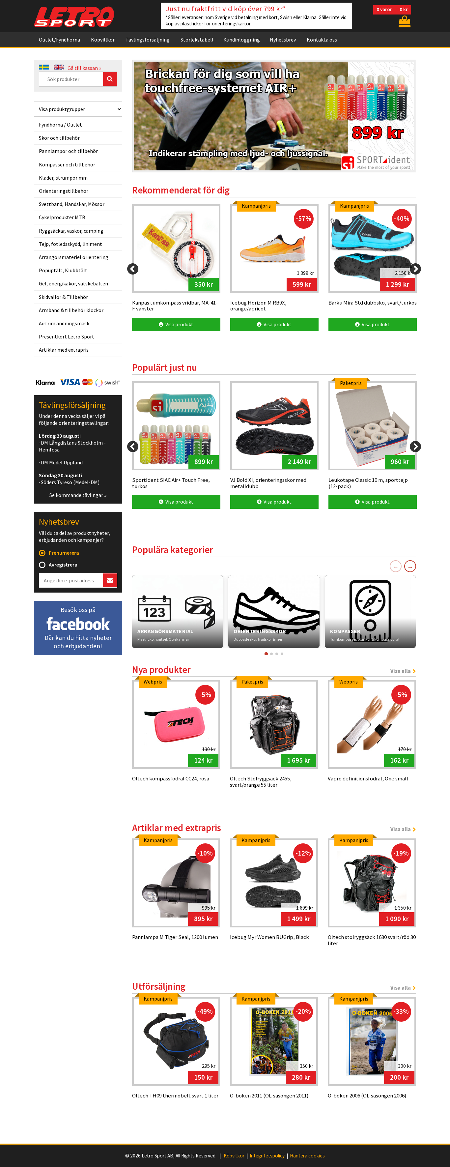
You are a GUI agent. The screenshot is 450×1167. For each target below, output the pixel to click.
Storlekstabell (197, 39)
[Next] (415, 269)
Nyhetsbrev (283, 39)
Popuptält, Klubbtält (63, 270)
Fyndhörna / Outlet (60, 124)
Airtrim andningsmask (64, 323)
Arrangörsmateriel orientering (73, 257)
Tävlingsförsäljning (148, 39)
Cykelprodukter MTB (62, 217)
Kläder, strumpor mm (63, 177)
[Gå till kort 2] (271, 654)
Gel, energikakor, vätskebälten (73, 283)
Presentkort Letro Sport (66, 336)
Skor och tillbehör (59, 137)
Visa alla (400, 671)
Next (404, 112)
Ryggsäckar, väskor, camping (71, 230)
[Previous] (132, 269)
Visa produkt (178, 324)
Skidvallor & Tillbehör (63, 297)
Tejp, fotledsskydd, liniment (70, 244)
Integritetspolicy (267, 1156)
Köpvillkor (103, 39)
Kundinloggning (241, 39)
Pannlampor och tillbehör (68, 151)
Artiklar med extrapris (64, 349)
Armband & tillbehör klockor (71, 310)
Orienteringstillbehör (63, 191)
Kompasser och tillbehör (67, 164)
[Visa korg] (404, 21)
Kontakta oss (322, 39)
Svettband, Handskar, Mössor (71, 204)
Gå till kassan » (84, 68)
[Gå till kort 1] (266, 653)
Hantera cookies (307, 1156)
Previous (144, 112)
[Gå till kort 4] (282, 654)
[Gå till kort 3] (276, 654)
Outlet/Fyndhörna (59, 39)
